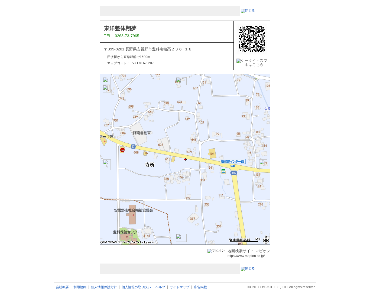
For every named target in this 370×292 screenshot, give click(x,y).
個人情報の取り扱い (136, 287)
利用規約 (79, 287)
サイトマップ (179, 287)
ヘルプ (160, 287)
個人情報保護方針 (104, 287)
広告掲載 (200, 287)
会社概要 (62, 287)
